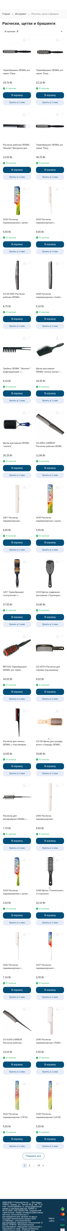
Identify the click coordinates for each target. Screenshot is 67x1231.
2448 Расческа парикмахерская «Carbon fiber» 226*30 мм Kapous (49, 296)
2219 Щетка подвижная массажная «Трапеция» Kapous (48, 594)
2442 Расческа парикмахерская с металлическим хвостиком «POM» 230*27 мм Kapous (16, 967)
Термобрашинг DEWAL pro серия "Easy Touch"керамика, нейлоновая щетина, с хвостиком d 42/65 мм (49, 146)
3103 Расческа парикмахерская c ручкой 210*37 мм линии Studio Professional (16, 892)
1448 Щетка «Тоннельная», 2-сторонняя (50, 892)
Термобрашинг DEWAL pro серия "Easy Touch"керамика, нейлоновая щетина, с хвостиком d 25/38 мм (49, 72)
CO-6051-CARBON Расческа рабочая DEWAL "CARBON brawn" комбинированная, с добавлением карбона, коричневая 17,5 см (49, 445)
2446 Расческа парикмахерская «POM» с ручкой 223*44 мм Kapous (49, 1041)
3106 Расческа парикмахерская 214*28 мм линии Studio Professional (48, 1116)
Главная (6, 14)
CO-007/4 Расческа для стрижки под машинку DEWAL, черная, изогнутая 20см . (49, 668)
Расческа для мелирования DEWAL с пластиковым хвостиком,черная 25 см (15, 817)
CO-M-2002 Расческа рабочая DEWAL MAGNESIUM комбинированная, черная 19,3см (16, 296)
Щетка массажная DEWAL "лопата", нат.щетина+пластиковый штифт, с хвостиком (16, 445)
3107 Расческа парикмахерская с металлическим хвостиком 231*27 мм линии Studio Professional (49, 967)
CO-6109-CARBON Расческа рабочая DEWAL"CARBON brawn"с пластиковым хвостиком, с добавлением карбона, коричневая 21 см (16, 1041)
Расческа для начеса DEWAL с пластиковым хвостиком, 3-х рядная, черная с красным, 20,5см (16, 743)
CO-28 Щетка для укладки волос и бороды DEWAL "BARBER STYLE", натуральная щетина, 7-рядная (49, 743)
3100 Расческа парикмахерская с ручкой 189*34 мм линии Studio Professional (49, 519)
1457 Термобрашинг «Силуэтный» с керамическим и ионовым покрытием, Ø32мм (16, 594)
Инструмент (20, 14)
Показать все (33, 1156)
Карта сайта (51, 1219)
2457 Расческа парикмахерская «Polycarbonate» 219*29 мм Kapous (17, 519)
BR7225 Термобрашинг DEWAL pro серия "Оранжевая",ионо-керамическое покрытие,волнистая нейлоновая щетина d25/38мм (15, 668)
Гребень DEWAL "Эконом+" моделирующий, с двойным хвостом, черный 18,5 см (17, 370)
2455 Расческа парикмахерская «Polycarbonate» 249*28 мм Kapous (50, 817)
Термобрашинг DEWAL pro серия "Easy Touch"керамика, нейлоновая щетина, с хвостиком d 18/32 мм (16, 72)
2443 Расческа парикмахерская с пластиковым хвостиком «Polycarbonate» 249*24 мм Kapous (50, 221)
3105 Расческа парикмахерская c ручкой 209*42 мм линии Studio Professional (16, 221)
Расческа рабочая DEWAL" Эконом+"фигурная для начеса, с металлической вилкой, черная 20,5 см (16, 146)
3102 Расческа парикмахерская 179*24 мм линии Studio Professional (15, 1116)
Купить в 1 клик (17, 102)
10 (39, 1165)
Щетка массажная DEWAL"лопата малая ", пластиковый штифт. (48, 370)
